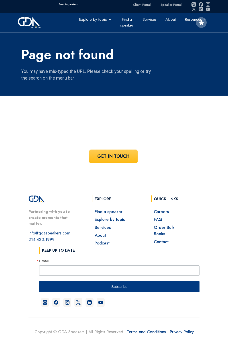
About (170, 19)
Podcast (102, 243)
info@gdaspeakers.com (49, 233)
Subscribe (119, 286)
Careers (161, 211)
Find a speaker (126, 22)
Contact (161, 241)
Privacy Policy (182, 331)
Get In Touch (113, 156)
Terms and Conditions (146, 331)
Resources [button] (193, 19)
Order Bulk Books (164, 230)
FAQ (158, 219)
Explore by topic (110, 219)
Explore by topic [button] (93, 19)
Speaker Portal (171, 4)
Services (149, 19)
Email (44, 261)
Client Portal (142, 4)
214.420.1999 (41, 239)
